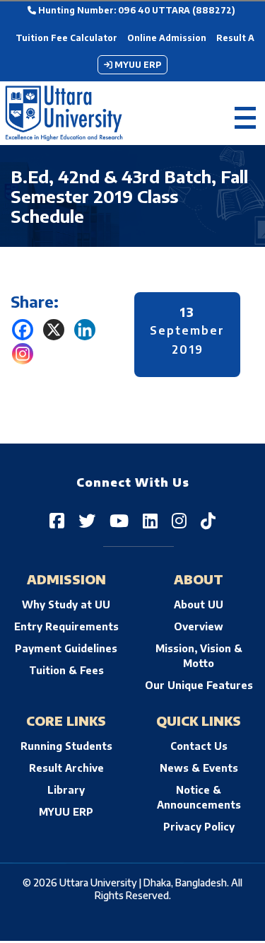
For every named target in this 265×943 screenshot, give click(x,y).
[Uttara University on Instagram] (179, 520)
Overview (198, 626)
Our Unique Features (199, 685)
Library (66, 790)
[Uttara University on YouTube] (119, 520)
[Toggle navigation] (245, 113)
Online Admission (166, 38)
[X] (53, 329)
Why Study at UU (66, 604)
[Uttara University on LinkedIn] (150, 520)
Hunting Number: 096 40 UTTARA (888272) (135, 10)
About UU (198, 604)
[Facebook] (22, 329)
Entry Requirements (66, 626)
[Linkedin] (84, 329)
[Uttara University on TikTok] (208, 520)
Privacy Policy (199, 827)
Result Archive (66, 768)
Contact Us (199, 746)
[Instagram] (22, 353)
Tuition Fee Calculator (66, 38)
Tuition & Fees (66, 670)
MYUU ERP (136, 64)
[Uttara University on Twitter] (86, 520)
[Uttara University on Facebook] (56, 520)
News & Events (199, 768)
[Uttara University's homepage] (64, 113)
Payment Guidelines (66, 648)
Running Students (66, 746)
